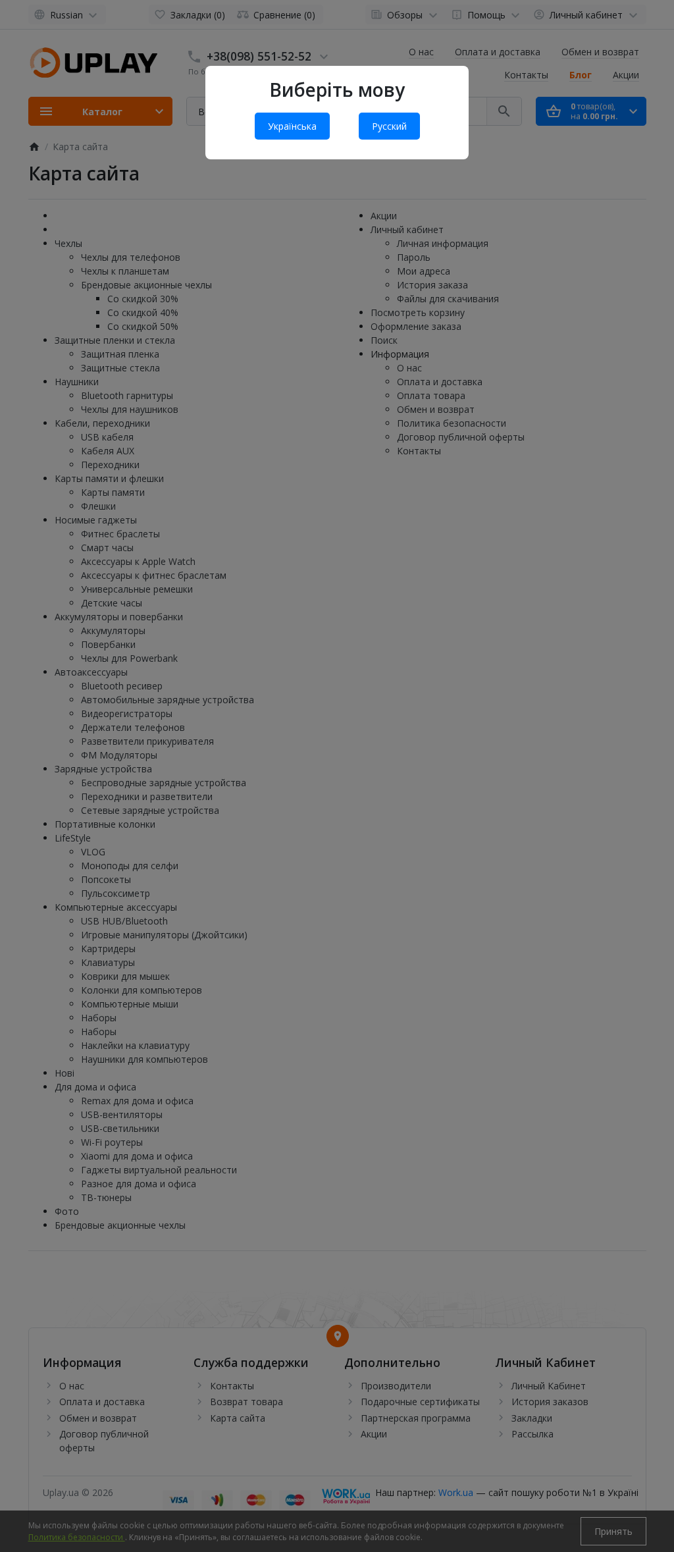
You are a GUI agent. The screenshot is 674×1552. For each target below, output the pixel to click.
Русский (389, 126)
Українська (292, 126)
